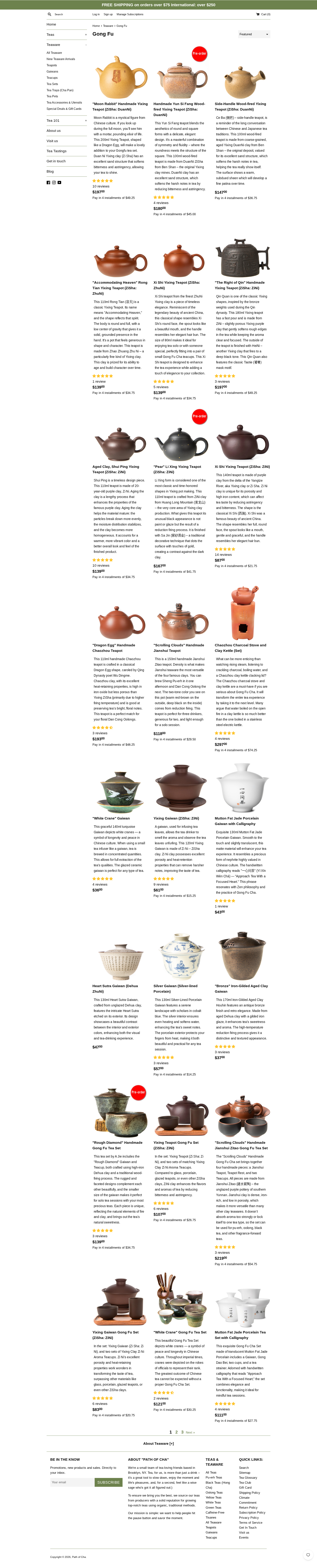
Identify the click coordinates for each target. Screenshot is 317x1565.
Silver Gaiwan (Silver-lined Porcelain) (176, 988)
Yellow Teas (214, 1497)
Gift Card (245, 1487)
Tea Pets (52, 96)
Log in (96, 14)
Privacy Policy (249, 1517)
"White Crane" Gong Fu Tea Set (180, 1332)
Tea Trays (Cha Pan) (60, 90)
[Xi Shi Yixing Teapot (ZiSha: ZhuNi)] (181, 250)
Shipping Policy (249, 1492)
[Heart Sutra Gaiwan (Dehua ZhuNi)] (120, 953)
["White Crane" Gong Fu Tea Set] (181, 1300)
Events (244, 1537)
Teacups (52, 77)
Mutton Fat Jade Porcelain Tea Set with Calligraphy (240, 1335)
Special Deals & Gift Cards (64, 108)
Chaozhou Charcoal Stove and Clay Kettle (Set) (240, 648)
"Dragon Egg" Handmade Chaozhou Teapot (113, 648)
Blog (50, 171)
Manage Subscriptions (130, 14)
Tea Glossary (248, 1477)
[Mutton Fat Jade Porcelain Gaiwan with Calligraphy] (242, 786)
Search (244, 1468)
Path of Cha (79, 1557)
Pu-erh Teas (214, 1477)
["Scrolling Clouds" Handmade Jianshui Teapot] (181, 613)
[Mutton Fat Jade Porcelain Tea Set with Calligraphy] (242, 1300)
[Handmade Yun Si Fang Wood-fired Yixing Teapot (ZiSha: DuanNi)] (181, 71)
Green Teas (213, 1507)
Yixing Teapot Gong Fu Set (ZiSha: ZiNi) (176, 1145)
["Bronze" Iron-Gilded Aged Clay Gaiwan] (242, 953)
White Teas (213, 1502)
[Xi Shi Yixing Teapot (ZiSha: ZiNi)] (242, 434)
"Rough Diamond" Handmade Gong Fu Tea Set (117, 1145)
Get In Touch (247, 1527)
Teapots (52, 65)
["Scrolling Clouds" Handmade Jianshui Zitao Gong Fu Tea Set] (242, 1110)
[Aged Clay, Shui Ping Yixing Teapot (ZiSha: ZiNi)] (120, 434)
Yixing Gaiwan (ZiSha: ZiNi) (176, 818)
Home (51, 24)
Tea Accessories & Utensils (64, 102)
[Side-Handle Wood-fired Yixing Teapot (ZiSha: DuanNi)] (242, 71)
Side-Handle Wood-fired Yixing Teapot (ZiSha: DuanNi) (240, 106)
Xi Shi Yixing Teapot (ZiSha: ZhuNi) (177, 285)
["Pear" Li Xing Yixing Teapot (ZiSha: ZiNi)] (181, 434)
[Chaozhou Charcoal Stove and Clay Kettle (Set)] (242, 613)
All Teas (211, 1472)
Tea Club (245, 1482)
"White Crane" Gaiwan (111, 818)
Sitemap (244, 1472)
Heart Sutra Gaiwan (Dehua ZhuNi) (115, 988)
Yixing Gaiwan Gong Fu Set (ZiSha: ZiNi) (115, 1335)
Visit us (52, 141)
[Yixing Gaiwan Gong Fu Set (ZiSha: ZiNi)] (120, 1300)
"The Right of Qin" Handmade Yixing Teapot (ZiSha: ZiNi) (240, 285)
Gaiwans (52, 71)
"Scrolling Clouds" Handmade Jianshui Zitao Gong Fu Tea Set (241, 1145)
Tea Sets (52, 84)
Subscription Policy (252, 1512)
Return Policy (248, 1507)
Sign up (108, 14)
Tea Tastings (57, 151)
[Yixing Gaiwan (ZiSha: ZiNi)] (181, 786)
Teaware (67, 45)
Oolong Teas (214, 1492)
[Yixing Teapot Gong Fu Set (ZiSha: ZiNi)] (181, 1110)
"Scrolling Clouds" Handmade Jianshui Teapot (179, 648)
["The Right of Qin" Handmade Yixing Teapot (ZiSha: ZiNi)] (242, 250)
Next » (190, 1432)
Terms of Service (250, 1522)
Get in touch (56, 161)
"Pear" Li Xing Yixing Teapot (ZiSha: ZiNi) (177, 469)
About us (54, 131)
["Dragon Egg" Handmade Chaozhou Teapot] (120, 613)
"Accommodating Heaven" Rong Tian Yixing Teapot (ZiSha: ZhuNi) (119, 288)
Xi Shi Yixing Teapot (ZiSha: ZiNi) (242, 467)
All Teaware (54, 52)
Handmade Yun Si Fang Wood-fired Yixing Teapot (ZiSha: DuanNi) (179, 109)
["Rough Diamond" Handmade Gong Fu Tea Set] (120, 1110)
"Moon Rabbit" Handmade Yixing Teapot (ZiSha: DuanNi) (120, 106)
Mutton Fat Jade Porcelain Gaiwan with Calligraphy (237, 821)
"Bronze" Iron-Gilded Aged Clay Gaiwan (241, 988)
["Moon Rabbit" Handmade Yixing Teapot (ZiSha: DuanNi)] (120, 71)
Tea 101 (67, 120)
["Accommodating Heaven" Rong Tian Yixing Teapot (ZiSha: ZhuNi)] (120, 250)
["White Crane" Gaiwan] (120, 786)
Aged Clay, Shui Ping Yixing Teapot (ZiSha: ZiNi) (115, 469)
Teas (67, 35)
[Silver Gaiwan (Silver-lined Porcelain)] (181, 953)
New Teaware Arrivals (61, 59)
